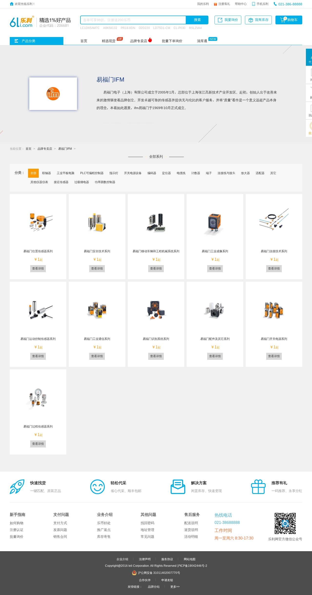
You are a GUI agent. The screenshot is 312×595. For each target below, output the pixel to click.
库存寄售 (104, 536)
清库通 (202, 41)
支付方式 (60, 523)
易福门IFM (65, 148)
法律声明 (145, 559)
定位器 (166, 172)
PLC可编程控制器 (92, 172)
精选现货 (109, 41)
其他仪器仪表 (39, 181)
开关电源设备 (133, 172)
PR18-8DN (128, 27)
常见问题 (147, 536)
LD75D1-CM (161, 27)
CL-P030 (179, 27)
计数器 (195, 172)
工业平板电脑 (65, 172)
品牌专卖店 (138, 41)
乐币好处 (104, 523)
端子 (209, 172)
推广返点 (104, 529)
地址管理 (147, 529)
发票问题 (60, 529)
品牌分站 (154, 586)
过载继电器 (81, 181)
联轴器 (46, 172)
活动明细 (191, 536)
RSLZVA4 (195, 27)
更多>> (175, 586)
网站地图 (189, 559)
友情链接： (135, 586)
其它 (273, 172)
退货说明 (191, 529)
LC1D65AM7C (90, 27)
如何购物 (16, 523)
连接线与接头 (226, 172)
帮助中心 (241, 3)
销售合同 (60, 536)
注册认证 (16, 529)
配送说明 (191, 523)
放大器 (245, 172)
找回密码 (147, 523)
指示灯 (113, 172)
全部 (33, 172)
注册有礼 (224, 3)
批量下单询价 (172, 41)
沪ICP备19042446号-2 (192, 565)
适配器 (260, 172)
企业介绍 (122, 559)
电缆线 (181, 172)
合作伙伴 (145, 579)
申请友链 (167, 579)
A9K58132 (110, 27)
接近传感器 (61, 181)
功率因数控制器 (105, 181)
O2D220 (144, 27)
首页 (83, 41)
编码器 (151, 172)
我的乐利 (203, 3)
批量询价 (16, 536)
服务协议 (167, 559)
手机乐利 (262, 3)
